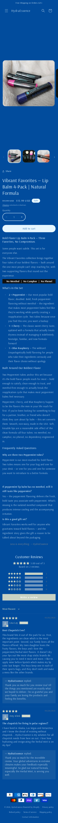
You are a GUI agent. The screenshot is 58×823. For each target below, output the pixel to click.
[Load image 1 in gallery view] (14, 156)
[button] (6, 10)
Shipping (5, 205)
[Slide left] (3, 157)
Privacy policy (48, 807)
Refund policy (14, 812)
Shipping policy (45, 812)
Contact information (30, 817)
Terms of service (29, 812)
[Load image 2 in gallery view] (28, 156)
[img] (10, 618)
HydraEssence (17, 807)
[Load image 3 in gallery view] (43, 156)
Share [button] (8, 171)
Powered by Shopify (31, 807)
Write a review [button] (29, 597)
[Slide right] (54, 157)
